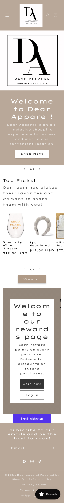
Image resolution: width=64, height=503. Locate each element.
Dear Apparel (28, 475)
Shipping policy (34, 495)
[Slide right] (40, 269)
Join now (32, 384)
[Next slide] (40, 169)
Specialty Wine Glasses (12, 245)
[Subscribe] (53, 448)
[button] (7, 15)
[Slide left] (24, 269)
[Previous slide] (24, 169)
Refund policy (40, 479)
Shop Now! (32, 153)
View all (32, 279)
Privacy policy (34, 484)
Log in (32, 395)
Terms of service (34, 490)
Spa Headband (39, 244)
